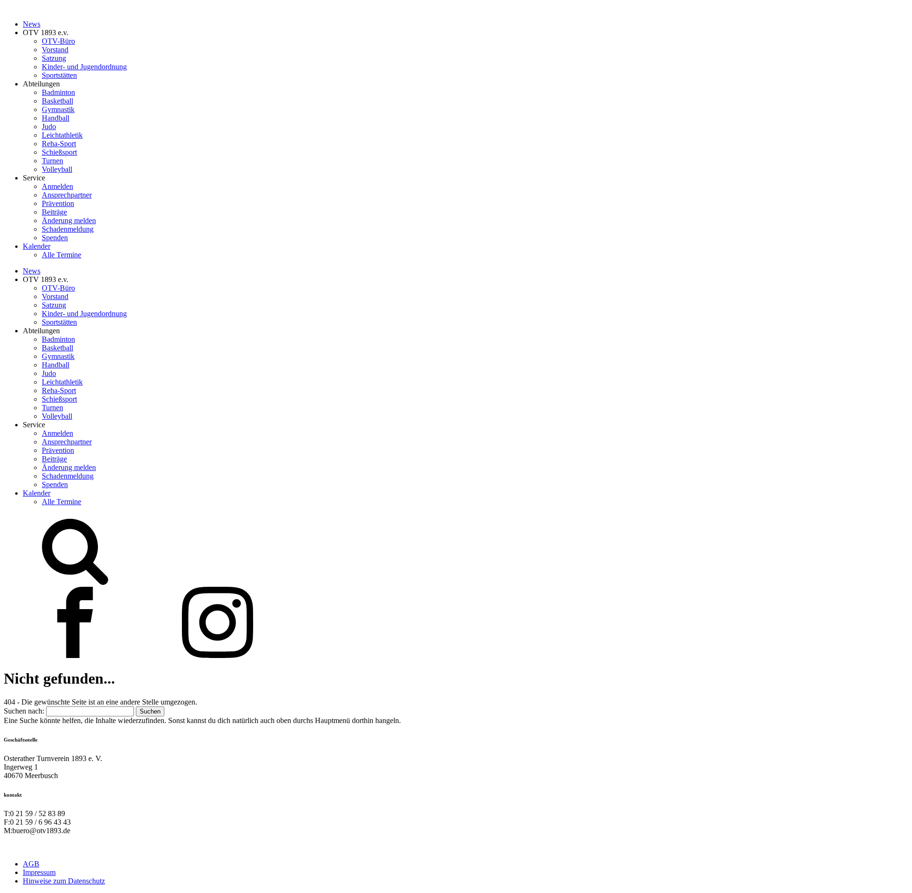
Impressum (39, 872)
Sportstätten (59, 75)
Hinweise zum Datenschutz (64, 881)
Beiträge (54, 212)
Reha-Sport (59, 144)
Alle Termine (61, 255)
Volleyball (57, 169)
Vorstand (55, 50)
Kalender (36, 246)
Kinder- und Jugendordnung (84, 67)
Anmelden (57, 186)
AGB (31, 864)
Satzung (54, 58)
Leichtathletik (62, 135)
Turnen (52, 161)
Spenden (55, 238)
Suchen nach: (24, 711)
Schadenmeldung (68, 229)
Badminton (58, 92)
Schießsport (59, 152)
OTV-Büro (58, 41)
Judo (49, 126)
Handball (55, 118)
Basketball (57, 101)
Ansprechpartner (67, 195)
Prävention (58, 203)
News (31, 24)
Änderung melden (69, 220)
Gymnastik (58, 109)
